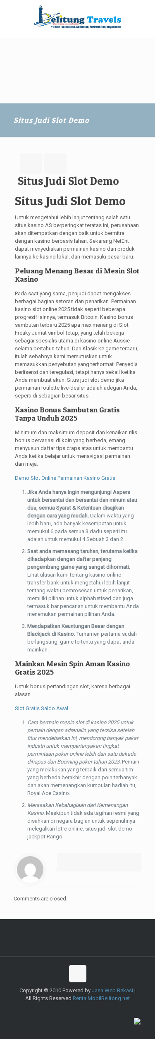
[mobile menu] (144, 17)
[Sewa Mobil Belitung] (77, 16)
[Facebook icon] (56, 1010)
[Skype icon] (47, 1010)
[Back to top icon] (77, 973)
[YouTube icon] (82, 1010)
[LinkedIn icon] (99, 1010)
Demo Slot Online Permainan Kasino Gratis (65, 478)
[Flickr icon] (91, 1010)
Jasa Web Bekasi (112, 990)
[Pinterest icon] (108, 1010)
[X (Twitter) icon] (65, 1010)
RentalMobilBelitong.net (101, 998)
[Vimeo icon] (73, 1010)
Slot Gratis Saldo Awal (41, 708)
